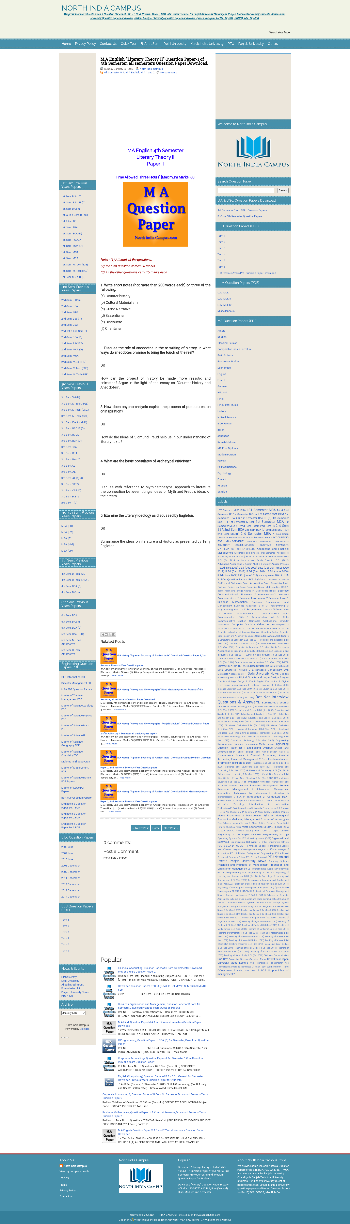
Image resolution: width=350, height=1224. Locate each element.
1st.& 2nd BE (68, 221)
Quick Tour (129, 44)
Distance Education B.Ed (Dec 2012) (235, 692)
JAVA (204, 1219)
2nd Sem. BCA (69, 306)
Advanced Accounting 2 (231, 564)
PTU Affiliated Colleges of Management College (240, 849)
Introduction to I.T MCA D (262, 800)
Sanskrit (222, 491)
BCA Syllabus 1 (258, 579)
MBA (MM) (67, 544)
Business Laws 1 (279, 598)
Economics (224, 367)
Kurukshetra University (207, 44)
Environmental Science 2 (233, 755)
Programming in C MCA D (261, 872)
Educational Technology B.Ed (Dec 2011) (238, 736)
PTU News (67, 995)
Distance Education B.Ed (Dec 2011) (271, 689)
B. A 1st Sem (150, 44)
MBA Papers (246, 812)
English (222, 374)
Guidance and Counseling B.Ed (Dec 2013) (267, 770)
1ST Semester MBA (261, 510)
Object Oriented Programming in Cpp (265, 834)
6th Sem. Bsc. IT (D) (72, 634)
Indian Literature (227, 417)
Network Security (244, 830)
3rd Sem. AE (68, 471)
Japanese (223, 435)
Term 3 (65, 932)
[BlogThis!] (106, 634)
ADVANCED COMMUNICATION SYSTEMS (244, 545)
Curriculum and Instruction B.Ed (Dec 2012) (267, 655)
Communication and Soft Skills (270, 617)
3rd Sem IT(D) (69, 502)
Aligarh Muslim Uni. (72, 984)
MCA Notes (258, 812)
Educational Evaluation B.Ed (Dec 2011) (244, 725)
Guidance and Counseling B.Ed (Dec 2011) (248, 767)
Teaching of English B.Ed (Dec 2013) (259, 925)
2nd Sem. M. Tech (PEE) (75, 374)
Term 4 (65, 938)
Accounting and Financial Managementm (254, 553)
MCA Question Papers (276, 812)
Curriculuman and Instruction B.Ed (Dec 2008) (258, 662)
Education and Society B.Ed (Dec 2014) (236, 721)
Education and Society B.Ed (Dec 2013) (268, 718)
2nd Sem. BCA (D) (71, 337)
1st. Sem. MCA (69, 252)
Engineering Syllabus (260, 747)
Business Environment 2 (254, 598)
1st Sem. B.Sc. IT (71, 196)
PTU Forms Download (256, 857)
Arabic (221, 330)
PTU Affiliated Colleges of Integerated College (266, 846)
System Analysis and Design (263, 902)
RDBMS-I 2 (248, 891)
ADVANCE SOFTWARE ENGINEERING (268, 541)
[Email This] (102, 634)
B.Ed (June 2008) (278, 571)
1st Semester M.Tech (242, 521)
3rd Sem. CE (68, 465)
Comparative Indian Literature (235, 349)
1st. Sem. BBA (69, 227)
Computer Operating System (265, 632)
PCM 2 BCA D (226, 845)
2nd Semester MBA (256, 534)
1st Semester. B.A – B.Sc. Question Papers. (242, 210)
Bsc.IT (272, 590)
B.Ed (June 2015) (248, 575)
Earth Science (225, 355)
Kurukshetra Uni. (70, 988)
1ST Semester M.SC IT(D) (232, 510)
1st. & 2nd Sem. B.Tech (74, 214)
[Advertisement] (155, 116)
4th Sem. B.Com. (70, 592)
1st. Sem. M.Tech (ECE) (74, 264)
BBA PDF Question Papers (76, 797)
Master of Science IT (73, 735)
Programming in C (236, 872)
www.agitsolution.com (207, 1214)
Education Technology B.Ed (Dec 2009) (245, 706)
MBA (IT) (66, 538)
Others (273, 44)
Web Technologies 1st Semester (266, 963)
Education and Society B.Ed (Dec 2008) (254, 710)
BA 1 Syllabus (266, 575)
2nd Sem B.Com (249, 525)
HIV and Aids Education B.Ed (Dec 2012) (251, 778)
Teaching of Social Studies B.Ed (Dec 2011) (255, 948)
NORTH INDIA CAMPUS (101, 8)
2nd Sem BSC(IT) (228, 533)
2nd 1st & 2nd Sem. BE (74, 331)
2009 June (67, 853)
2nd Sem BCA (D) (255, 529)
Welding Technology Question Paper (249, 966)
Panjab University (251, 44)
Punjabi (222, 479)
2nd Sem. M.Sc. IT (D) (73, 361)
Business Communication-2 (258, 594)
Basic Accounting (252, 583)
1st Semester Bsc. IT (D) (256, 518)
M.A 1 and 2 (148, 72)
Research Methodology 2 (237, 895)
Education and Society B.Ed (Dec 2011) (260, 714)
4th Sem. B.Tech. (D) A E (75, 579)
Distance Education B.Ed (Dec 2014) (236, 697)
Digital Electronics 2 (268, 681)
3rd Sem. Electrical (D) (74, 422)
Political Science (227, 466)
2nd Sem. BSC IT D (72, 343)
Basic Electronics (248, 587)
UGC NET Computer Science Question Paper (242, 959)
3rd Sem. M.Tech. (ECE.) (75, 409)
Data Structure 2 (259, 665)
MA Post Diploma (228, 448)
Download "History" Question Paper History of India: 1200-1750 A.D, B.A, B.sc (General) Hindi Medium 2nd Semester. (203, 1188)
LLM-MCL (223, 292)
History (222, 411)
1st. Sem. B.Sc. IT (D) (73, 202)
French (221, 380)
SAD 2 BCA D (258, 895)
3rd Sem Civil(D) (70, 397)
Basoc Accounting (226, 590)
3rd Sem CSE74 (70, 484)
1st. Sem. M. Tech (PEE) (74, 270)
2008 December (70, 865)
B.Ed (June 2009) (227, 575)
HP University (69, 976)
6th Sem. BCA (69, 615)
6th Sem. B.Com (70, 621)
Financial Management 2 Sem (249, 759)
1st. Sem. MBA (69, 258)
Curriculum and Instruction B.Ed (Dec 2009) (252, 651)
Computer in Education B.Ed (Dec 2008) (248, 643)
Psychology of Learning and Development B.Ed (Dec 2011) (261, 884)
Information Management (273, 789)
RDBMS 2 (236, 891)
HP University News (255, 781)
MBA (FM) (67, 532)
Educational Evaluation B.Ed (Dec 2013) (256, 729)
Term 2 (65, 925)
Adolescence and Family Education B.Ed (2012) (263, 560)
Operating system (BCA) (259, 838)
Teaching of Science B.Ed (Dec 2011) (246, 940)
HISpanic (223, 392)
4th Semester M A (114, 72)
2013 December (70, 890)
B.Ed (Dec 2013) (235, 571)
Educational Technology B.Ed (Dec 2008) (268, 733)
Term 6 (65, 950)
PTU (231, 44)
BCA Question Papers (234, 579)
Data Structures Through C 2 (236, 669)
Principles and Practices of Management (243, 864)
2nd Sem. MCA (70, 355)
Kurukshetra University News (253, 808)
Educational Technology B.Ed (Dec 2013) (252, 740)
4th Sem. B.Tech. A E (73, 573)
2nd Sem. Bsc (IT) (71, 318)
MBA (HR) (67, 525)
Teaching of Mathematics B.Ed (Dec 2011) (268, 929)
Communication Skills (275, 613)
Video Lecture (239, 962)
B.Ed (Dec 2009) (248, 567)
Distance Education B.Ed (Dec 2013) (271, 692)
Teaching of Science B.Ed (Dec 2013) (246, 944)
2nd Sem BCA (234, 529)
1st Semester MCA (270, 522)
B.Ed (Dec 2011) (267, 567)
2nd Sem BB (267, 525)
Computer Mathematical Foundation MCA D (267, 628)
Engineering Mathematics (259, 744)
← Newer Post (140, 828)
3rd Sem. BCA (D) (71, 440)
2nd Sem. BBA (69, 324)
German (222, 386)
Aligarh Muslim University (258, 564)
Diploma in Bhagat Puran (75, 761)
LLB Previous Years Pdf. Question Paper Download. (247, 273)
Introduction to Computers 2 (233, 800)
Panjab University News (75, 992)
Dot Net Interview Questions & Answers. (253, 699)
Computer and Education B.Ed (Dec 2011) (239, 640)
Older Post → (171, 828)
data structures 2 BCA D (253, 970)
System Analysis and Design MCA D (258, 906)
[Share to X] (110, 634)
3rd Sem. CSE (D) (71, 490)
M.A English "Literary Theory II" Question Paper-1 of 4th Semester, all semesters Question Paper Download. (154, 61)
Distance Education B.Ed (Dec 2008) (270, 685)
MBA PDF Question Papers (76, 689)
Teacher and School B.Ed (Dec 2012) (258, 914)
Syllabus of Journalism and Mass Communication (254, 899)
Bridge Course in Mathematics (252, 590)
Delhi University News (263, 673)
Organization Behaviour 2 (245, 842)
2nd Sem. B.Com (71, 300)
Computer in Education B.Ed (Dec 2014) (256, 647)
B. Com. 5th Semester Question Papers (240, 216)
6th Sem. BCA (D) (71, 627)
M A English (133, 72)
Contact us (66, 1196)
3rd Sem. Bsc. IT (70, 459)
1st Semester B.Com (245, 514)
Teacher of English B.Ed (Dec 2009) (258, 917)
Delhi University (174, 44)
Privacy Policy (85, 44)
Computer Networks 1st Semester (234, 632)
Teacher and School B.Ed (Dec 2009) (258, 910)
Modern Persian (227, 454)
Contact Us (108, 44)
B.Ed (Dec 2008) (229, 567)
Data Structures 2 (279, 666)
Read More (117, 675)
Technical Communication (276, 955)
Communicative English (232, 621)
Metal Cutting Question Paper (267, 823)
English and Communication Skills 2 (267, 752)
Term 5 (65, 944)
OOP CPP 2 (262, 830)
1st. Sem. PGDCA (71, 239)
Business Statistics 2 (247, 605)
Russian (222, 485)
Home (66, 44)
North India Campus (151, 68)
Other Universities (271, 842)
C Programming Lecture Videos (263, 609)
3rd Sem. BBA (69, 453)
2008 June (67, 846)
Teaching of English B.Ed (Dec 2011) (259, 921)
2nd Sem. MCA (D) (72, 349)
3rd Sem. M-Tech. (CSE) (75, 416)
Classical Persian (227, 343)
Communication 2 (247, 613)
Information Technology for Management (244, 793)
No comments (168, 72)
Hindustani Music (228, 404)
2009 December (70, 871)
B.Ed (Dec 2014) (256, 571)
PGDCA (239, 845)
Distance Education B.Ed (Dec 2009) (235, 689)
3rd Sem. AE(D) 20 (72, 478)
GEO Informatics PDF (73, 677)
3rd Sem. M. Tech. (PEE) (75, 403)
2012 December (70, 884)
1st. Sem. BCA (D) (71, 233)
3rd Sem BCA (69, 447)
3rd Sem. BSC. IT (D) (73, 428)
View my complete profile (74, 1171)
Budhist (222, 336)
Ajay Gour (173, 1219)
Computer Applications (262, 621)
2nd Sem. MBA (70, 312)
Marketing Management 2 (247, 819)
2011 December (70, 877)
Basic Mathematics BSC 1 (273, 587)
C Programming (275, 605)
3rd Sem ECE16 (70, 496)
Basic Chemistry (273, 583)
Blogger (84, 1028)
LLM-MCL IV (225, 304)
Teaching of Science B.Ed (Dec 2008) (246, 936)
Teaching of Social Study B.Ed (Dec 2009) (243, 955)
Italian (221, 429)
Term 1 (65, 919)
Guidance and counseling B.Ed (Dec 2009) (238, 774)
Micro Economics (252, 826)
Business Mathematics (233, 601)
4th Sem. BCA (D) (71, 586)
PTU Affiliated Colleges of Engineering (252, 853)
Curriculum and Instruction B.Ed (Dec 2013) (239, 658)
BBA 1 (278, 575)
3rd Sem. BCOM (70, 434)
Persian (222, 460)
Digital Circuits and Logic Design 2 (260, 677)
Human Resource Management (259, 785)
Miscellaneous (226, 310)
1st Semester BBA (271, 514)
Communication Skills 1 (233, 617)
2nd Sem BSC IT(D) (277, 529)
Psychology (224, 473)
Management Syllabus (260, 815)
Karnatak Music (227, 442)
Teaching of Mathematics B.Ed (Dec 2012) (238, 933)
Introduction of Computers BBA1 (268, 796)
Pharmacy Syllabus (279, 861)
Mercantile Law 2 (242, 823)
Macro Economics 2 (231, 815)
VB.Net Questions (189, 1219)
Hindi (221, 398)
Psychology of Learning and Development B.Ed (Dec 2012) (246, 887)
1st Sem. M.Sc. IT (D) (73, 276)
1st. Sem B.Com (70, 208)
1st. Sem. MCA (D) (72, 245)
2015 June (67, 859)
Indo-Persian (225, 423)
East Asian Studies (228, 361)
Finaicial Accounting (263, 755)
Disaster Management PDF (76, 683)
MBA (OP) (67, 550)
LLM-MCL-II (224, 298)
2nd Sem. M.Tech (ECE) (74, 368)
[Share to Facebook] (114, 634)
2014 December (70, 896)
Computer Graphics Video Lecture (253, 624)
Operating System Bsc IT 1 (232, 838)
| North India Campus (219, 1219)
